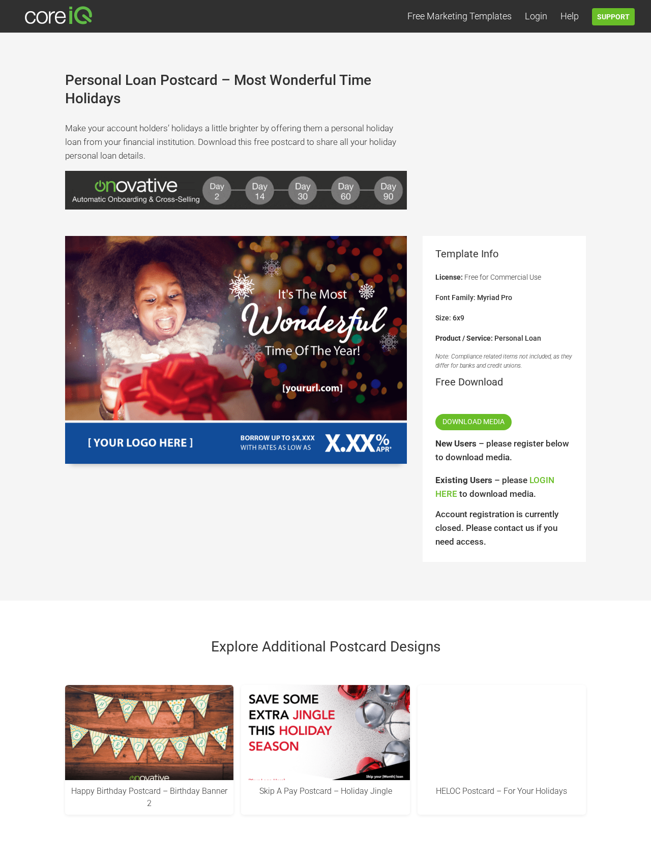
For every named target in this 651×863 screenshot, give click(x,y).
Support (613, 17)
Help (569, 17)
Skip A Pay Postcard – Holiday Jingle (325, 791)
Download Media (473, 422)
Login (536, 17)
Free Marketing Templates (459, 17)
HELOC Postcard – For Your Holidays (501, 791)
